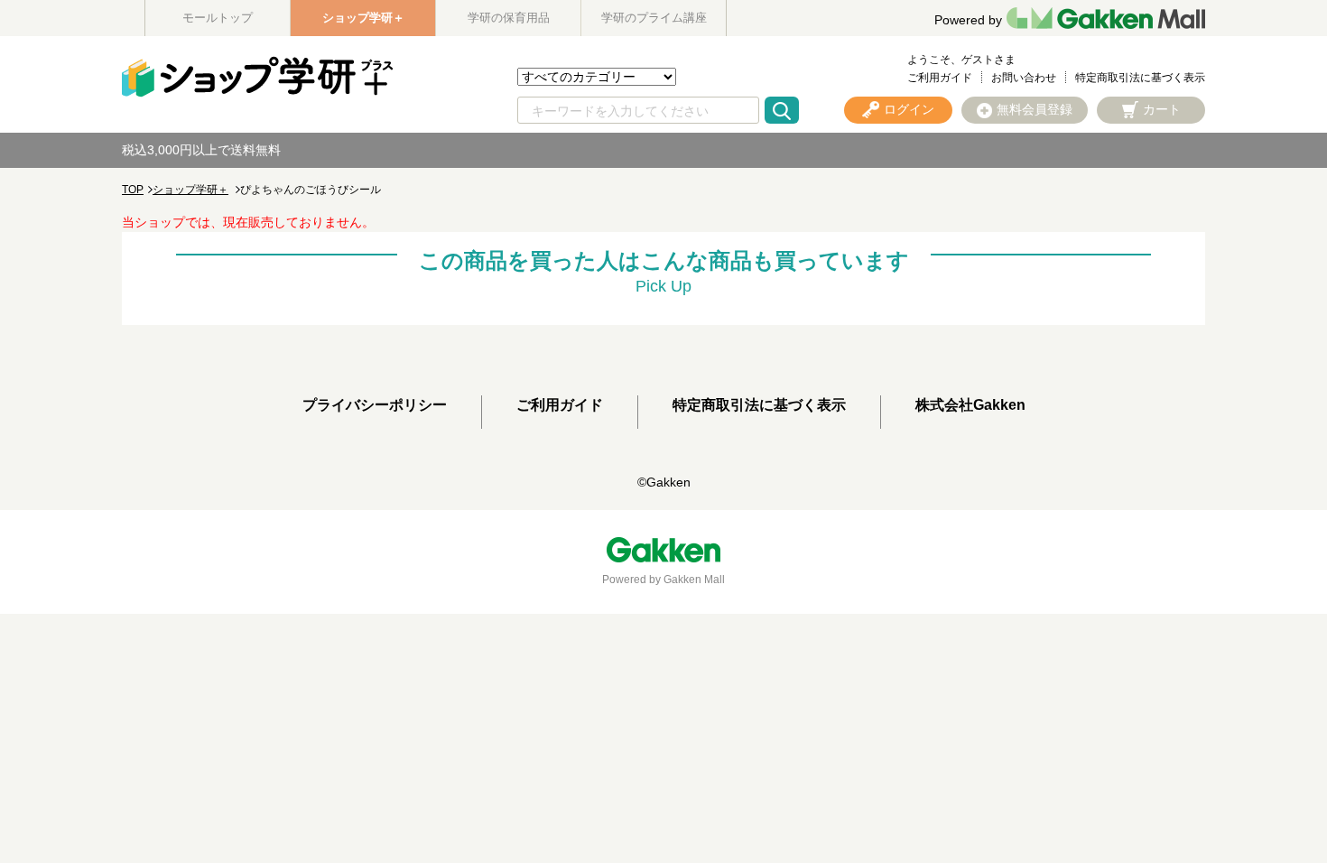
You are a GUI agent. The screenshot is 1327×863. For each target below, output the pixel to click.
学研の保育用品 (509, 17)
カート (1162, 109)
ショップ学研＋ (363, 17)
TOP (133, 189)
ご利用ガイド (939, 77)
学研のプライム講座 (654, 17)
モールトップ (217, 17)
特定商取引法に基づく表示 (1140, 77)
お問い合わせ (1023, 77)
